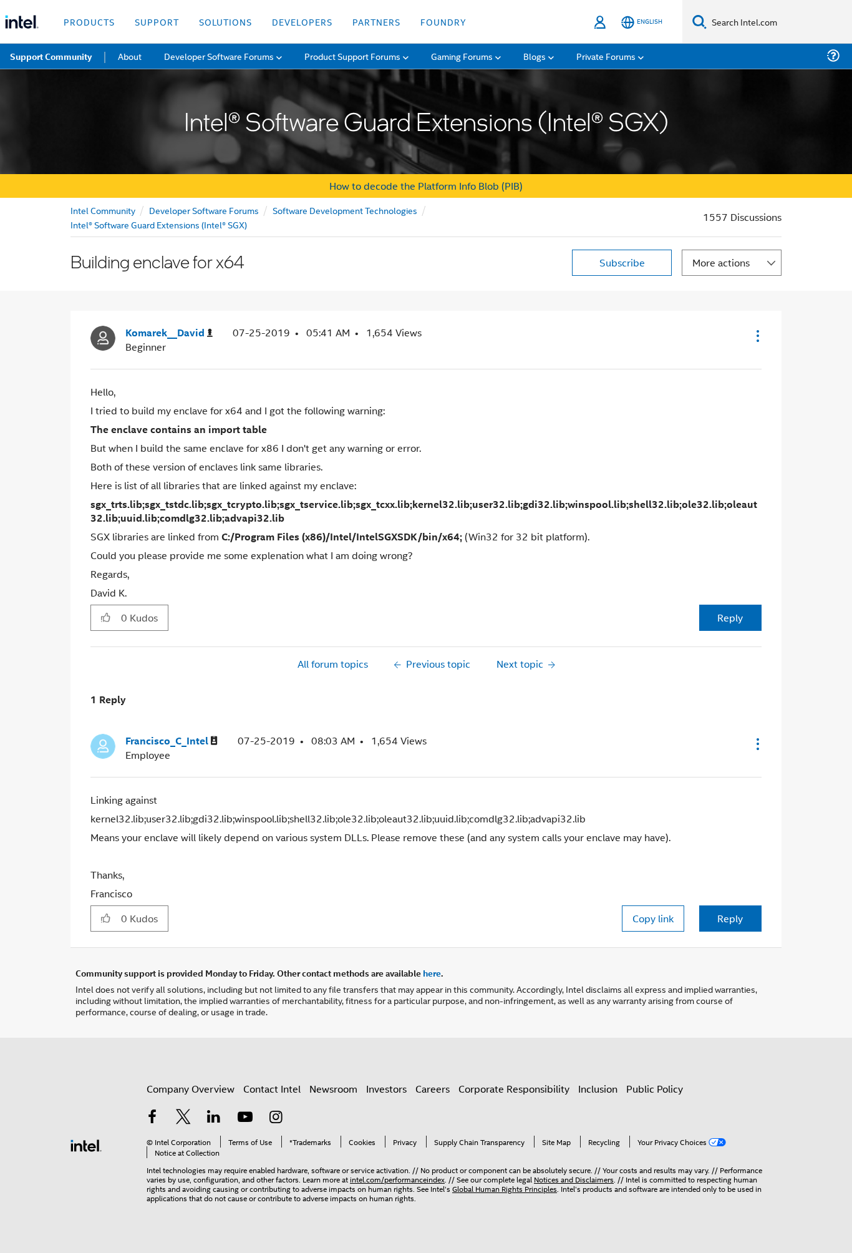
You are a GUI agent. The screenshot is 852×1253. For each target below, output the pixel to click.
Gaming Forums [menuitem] (462, 55)
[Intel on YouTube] (245, 1118)
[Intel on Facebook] (152, 1118)
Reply (730, 617)
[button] (757, 336)
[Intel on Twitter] (183, 1118)
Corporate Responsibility (513, 1088)
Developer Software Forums (204, 210)
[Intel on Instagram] (275, 1118)
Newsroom (333, 1088)
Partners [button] (376, 21)
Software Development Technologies (345, 210)
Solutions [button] (225, 21)
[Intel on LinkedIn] (214, 1118)
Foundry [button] (443, 21)
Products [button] (89, 21)
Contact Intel (272, 1088)
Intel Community (102, 210)
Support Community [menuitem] (51, 56)
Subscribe (622, 262)
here (432, 973)
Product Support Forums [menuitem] (352, 55)
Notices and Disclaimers (574, 1179)
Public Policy (654, 1088)
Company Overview (191, 1088)
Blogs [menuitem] (534, 55)
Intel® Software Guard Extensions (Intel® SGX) (158, 224)
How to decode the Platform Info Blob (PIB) (426, 185)
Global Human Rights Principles (504, 1188)
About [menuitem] (130, 55)
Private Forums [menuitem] (606, 55)
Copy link (653, 918)
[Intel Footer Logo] (86, 1144)
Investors (386, 1088)
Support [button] (157, 21)
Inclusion (597, 1088)
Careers (432, 1088)
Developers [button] (302, 21)
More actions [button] (721, 262)
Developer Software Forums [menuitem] (219, 55)
